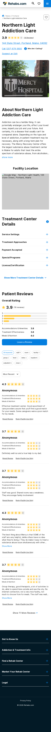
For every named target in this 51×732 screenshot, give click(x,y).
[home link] (3, 16)
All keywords (7, 353)
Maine (8, 16)
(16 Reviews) (29, 38)
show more (7, 157)
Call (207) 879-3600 (12, 48)
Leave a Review (24, 342)
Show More (7, 546)
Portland (15, 16)
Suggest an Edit (10, 53)
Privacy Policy (25, 701)
